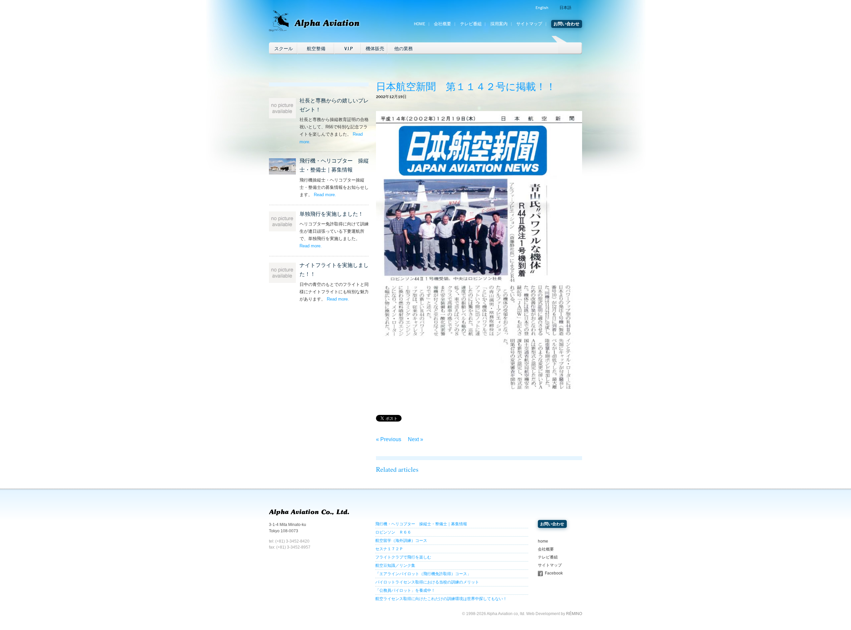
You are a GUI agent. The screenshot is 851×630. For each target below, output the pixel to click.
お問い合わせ (566, 24)
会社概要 (442, 24)
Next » (415, 439)
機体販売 (375, 48)
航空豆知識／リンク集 (395, 565)
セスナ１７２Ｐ (389, 549)
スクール (283, 48)
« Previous (388, 439)
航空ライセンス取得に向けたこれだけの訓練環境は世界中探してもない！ (441, 598)
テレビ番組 (471, 24)
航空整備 (316, 48)
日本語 (565, 7)
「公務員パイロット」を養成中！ (405, 590)
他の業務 (403, 48)
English (542, 7)
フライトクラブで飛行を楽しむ (403, 557)
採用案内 (499, 24)
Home (419, 24)
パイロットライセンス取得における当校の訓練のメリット (427, 582)
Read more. (325, 194)
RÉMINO (574, 613)
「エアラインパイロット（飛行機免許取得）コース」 (423, 573)
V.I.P (348, 48)
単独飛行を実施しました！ (331, 214)
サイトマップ (529, 24)
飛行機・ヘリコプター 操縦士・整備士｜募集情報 (421, 524)
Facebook (554, 573)
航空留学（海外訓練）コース (401, 540)
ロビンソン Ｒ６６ (393, 532)
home (543, 541)
